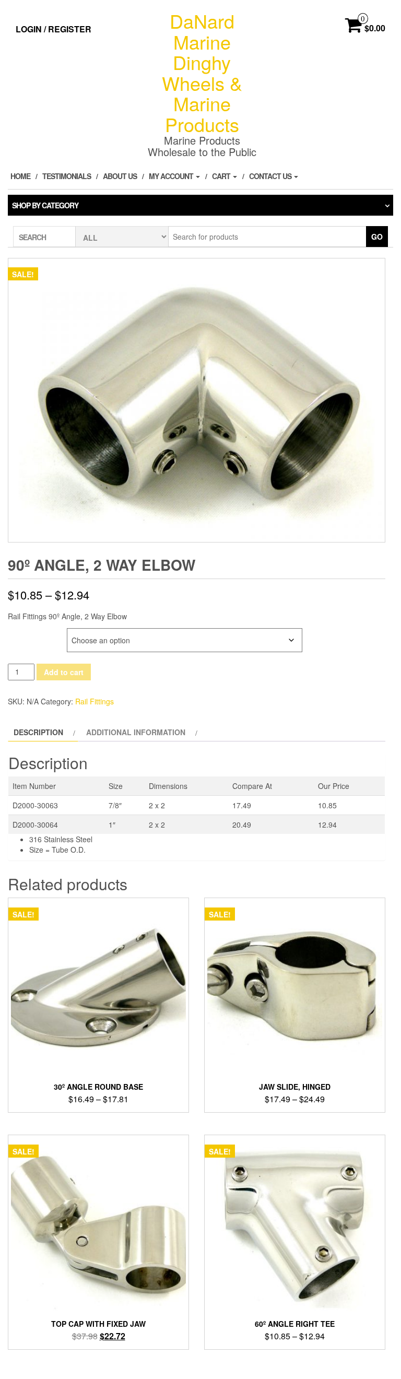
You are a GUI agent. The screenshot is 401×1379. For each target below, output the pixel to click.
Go (377, 236)
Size (17, 634)
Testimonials (66, 176)
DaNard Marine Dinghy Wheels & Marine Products (202, 72)
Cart (222, 176)
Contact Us (271, 176)
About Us (120, 176)
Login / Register (53, 29)
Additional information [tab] (135, 732)
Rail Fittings (94, 701)
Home (20, 176)
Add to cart (64, 672)
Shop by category (45, 205)
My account (172, 176)
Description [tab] (38, 732)
